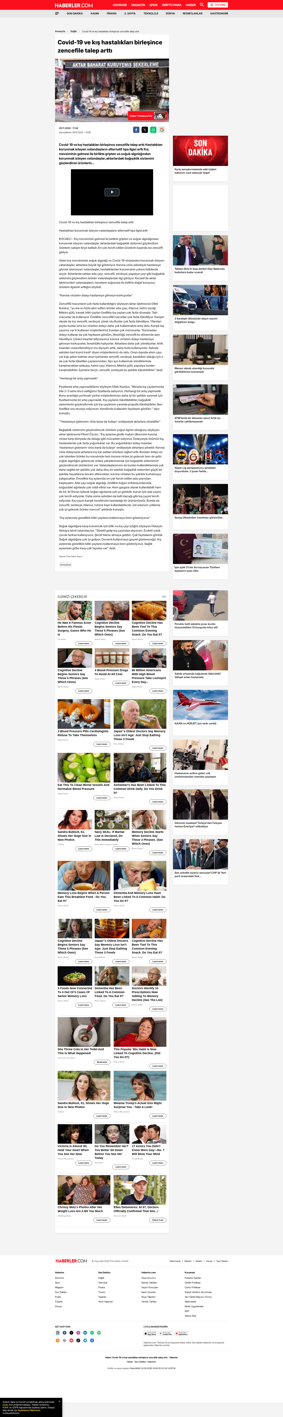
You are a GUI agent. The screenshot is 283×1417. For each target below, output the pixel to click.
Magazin (59, 1287)
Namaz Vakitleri (149, 1282)
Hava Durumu (149, 1277)
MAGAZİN (138, 5)
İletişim (199, 1261)
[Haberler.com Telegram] (85, 1341)
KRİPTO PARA (171, 5)
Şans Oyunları (149, 1292)
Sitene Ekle (190, 1315)
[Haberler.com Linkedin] (85, 1333)
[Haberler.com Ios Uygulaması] (150, 1333)
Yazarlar (102, 1296)
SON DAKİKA (75, 13)
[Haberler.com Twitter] (71, 1333)
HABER (191, 5)
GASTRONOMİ (219, 13)
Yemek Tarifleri (149, 1301)
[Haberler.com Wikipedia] (64, 1341)
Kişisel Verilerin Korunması (198, 1292)
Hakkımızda (175, 1261)
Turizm (101, 1292)
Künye (209, 1261)
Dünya (58, 1306)
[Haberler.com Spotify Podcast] (99, 1333)
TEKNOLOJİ (150, 13)
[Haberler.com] (71, 1261)
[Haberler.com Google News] (57, 1333)
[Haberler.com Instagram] (78, 1333)
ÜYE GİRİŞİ (220, 5)
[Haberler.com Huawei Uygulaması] (182, 1333)
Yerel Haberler (105, 1301)
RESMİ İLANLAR (192, 13)
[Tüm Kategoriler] (57, 13)
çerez (6, 1404)
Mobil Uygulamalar (194, 1306)
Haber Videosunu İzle (141, 115)
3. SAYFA (130, 13)
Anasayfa (60, 31)
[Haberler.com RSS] (57, 1341)
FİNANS (111, 13)
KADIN (95, 13)
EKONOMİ (120, 5)
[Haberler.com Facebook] (64, 1333)
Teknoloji (102, 1282)
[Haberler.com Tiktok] (78, 1341)
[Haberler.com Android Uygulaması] (166, 1333)
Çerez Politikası (192, 1287)
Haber (130, 1361)
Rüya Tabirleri (148, 1296)
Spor (57, 1282)
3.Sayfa (58, 1301)
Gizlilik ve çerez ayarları (118, 1368)
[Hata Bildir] (135, 1368)
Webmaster (190, 1301)
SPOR (154, 5)
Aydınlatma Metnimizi (29, 1410)
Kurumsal (190, 1272)
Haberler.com (149, 1272)
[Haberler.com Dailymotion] (92, 1341)
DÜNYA (170, 13)
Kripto (58, 1296)
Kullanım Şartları (193, 1277)
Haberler (59, 1272)
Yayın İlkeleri (222, 1261)
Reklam (188, 1261)
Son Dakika (60, 1292)
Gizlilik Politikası (193, 1282)
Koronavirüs (65, 564)
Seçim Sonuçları (150, 1287)
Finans (101, 1287)
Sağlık (73, 31)
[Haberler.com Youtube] (71, 1341)
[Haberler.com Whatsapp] (92, 1333)
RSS (187, 1311)
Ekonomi (59, 1277)
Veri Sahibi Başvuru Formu (198, 1296)
